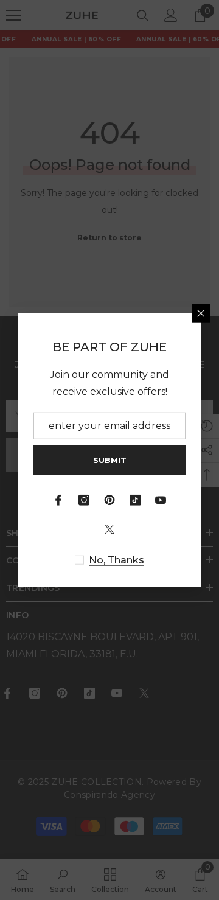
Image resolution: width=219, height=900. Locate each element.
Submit (110, 459)
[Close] (201, 313)
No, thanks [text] (116, 560)
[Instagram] (84, 500)
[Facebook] (58, 500)
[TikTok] (135, 500)
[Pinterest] (109, 500)
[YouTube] (160, 500)
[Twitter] (109, 529)
